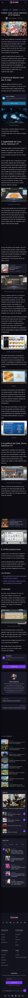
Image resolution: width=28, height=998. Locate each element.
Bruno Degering (12, 18)
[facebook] (17, 922)
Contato (17, 954)
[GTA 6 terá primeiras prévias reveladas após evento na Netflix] (8, 858)
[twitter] (3, 922)
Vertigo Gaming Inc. (16, 41)
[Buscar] (25, 2)
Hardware (3, 954)
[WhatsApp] (5, 995)
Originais (3, 937)
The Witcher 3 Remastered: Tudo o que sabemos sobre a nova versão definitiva (18, 883)
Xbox (16, 937)
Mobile (17, 945)
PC (10, 9)
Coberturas (4, 960)
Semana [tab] (11, 844)
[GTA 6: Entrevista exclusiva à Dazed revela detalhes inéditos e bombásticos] (8, 873)
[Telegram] (15, 995)
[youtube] (10, 922)
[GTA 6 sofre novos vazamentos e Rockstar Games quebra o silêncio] (8, 866)
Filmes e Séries (4, 965)
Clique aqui (9, 648)
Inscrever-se (14, 666)
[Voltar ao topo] (24, 990)
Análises (5, 9)
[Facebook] (12, 995)
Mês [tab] (17, 844)
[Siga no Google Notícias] (19, 995)
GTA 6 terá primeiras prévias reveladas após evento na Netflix (17, 860)
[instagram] (6, 922)
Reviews (15, 9)
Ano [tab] (23, 844)
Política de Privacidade (20, 957)
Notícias (3, 939)
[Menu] (2, 2)
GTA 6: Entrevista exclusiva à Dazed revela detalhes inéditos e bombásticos (18, 875)
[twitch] (21, 922)
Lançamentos (4, 942)
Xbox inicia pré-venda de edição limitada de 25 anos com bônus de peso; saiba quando (17, 852)
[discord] (24, 922)
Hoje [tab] (5, 844)
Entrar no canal (14, 103)
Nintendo (17, 939)
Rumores (3, 962)
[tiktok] (14, 922)
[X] (8, 995)
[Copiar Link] (22, 995)
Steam (3, 642)
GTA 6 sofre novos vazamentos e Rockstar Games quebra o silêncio (18, 867)
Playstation (18, 934)
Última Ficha (9, 990)
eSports (3, 957)
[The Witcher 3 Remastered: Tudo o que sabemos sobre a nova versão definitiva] (8, 881)
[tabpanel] (14, 866)
